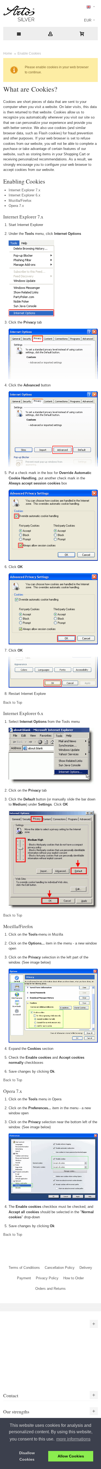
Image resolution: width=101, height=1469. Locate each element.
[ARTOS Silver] (19, 13)
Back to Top (12, 703)
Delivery (85, 1268)
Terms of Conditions (24, 1268)
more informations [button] (73, 1439)
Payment (24, 1278)
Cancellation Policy (60, 1268)
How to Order (73, 1278)
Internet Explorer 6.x (24, 195)
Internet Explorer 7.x (24, 190)
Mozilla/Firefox (20, 201)
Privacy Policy (47, 1278)
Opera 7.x (16, 206)
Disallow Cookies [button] (27, 1456)
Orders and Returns (50, 1289)
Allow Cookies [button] (71, 1456)
